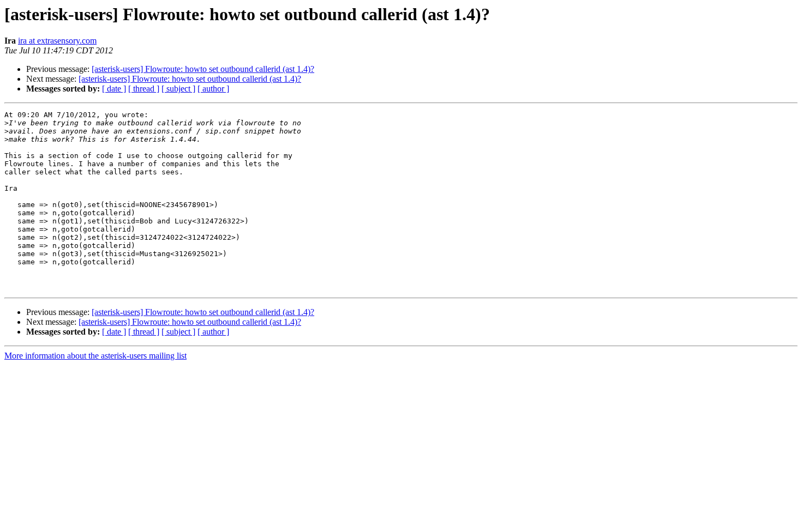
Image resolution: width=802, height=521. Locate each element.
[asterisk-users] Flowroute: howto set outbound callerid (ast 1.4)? (203, 69)
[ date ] (114, 88)
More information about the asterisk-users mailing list (95, 355)
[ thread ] (143, 88)
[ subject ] (178, 88)
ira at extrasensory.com (57, 40)
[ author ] (213, 88)
